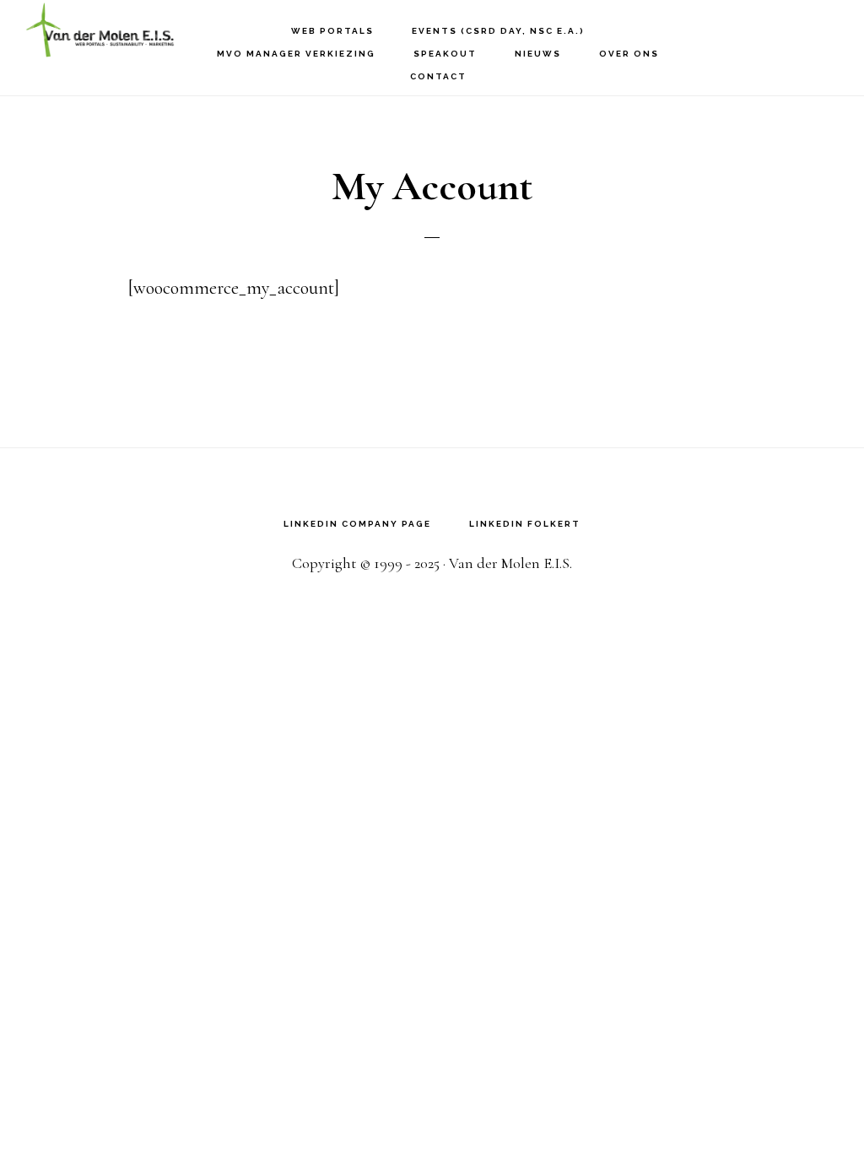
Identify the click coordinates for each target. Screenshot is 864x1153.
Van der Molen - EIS (109, 30)
